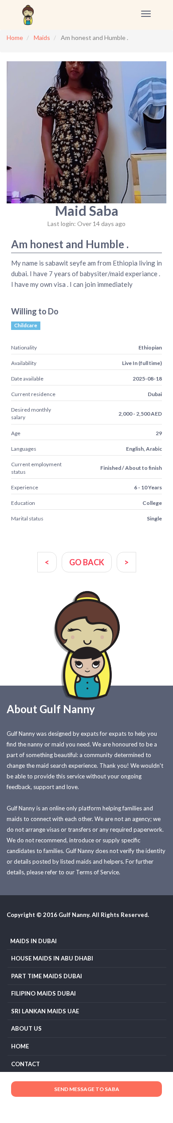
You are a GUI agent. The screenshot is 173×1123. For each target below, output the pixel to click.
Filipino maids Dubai (43, 993)
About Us (26, 1028)
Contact (25, 1063)
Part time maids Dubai (46, 976)
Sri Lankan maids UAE (45, 1011)
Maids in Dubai (33, 940)
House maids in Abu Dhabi (52, 958)
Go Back (86, 562)
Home (20, 1046)
